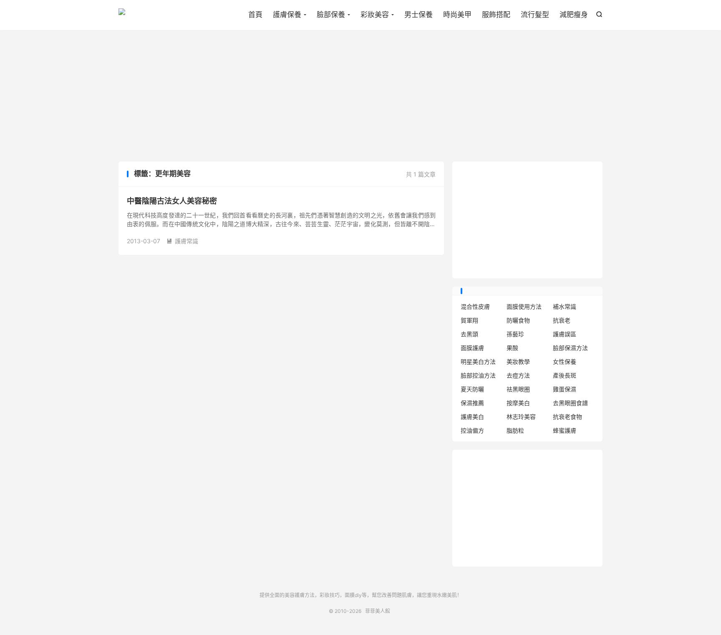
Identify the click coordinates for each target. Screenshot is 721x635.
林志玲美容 (521, 416)
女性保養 (564, 361)
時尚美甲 (457, 14)
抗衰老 (561, 320)
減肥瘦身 (574, 14)
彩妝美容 (374, 14)
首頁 (255, 14)
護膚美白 (472, 416)
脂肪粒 (515, 430)
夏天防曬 (472, 389)
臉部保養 (331, 14)
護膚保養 (287, 14)
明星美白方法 (478, 361)
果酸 (512, 347)
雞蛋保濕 (564, 389)
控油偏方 (472, 430)
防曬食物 (518, 320)
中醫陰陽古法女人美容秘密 (172, 201)
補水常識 (564, 306)
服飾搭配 (496, 14)
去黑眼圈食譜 (570, 402)
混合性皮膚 (475, 306)
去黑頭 (469, 334)
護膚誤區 (564, 334)
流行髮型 (535, 14)
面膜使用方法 (524, 306)
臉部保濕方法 (570, 347)
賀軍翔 (469, 320)
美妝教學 (518, 361)
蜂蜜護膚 (564, 430)
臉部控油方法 (478, 375)
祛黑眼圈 (518, 389)
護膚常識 (182, 240)
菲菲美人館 (121, 15)
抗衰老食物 (567, 416)
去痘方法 (518, 375)
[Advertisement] (360, 96)
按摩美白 (518, 402)
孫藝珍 (515, 334)
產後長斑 (564, 375)
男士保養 (418, 14)
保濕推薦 (472, 402)
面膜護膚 (472, 347)
